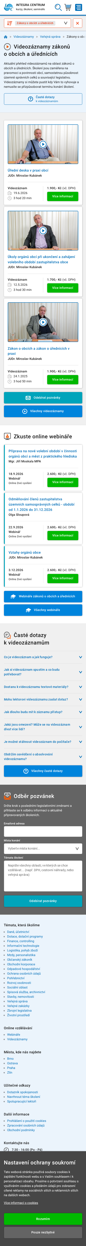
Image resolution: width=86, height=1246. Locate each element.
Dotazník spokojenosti (22, 1092)
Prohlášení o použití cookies (26, 1121)
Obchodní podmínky (21, 1130)
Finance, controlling (20, 941)
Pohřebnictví (15, 978)
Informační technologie (23, 946)
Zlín (9, 1072)
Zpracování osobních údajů (26, 1125)
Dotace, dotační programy (25, 936)
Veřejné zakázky (18, 1006)
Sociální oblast (17, 987)
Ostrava (12, 1063)
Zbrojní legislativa (19, 1010)
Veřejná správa (50, 37)
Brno (10, 1059)
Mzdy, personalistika (21, 955)
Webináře (13, 1035)
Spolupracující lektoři (21, 1101)
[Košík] (67, 7)
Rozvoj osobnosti (19, 983)
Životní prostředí (18, 1015)
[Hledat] (58, 7)
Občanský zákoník (19, 960)
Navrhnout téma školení (23, 1097)
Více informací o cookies (21, 1203)
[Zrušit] (77, 23)
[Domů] (5, 37)
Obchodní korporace (21, 964)
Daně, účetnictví (18, 932)
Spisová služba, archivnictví (26, 992)
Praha (11, 1068)
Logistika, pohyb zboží (22, 950)
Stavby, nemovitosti (20, 997)
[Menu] (78, 7)
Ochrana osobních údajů (24, 973)
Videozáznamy (23, 37)
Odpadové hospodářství (23, 969)
